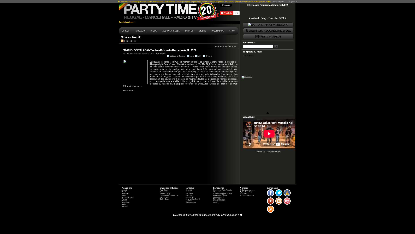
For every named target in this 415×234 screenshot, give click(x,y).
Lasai (192, 56)
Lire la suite (128, 90)
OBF (200, 56)
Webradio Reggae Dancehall (270, 30)
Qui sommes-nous (248, 190)
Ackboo (189, 201)
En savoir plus (278, 2)
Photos (124, 199)
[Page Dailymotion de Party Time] (287, 196)
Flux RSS (245, 194)
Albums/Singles (161, 53)
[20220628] (267, 85)
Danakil (189, 190)
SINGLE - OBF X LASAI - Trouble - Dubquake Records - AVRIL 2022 (159, 50)
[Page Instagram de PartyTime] (279, 204)
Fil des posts (130, 41)
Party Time (129, 53)
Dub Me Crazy (165, 194)
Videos (124, 201)
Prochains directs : (127, 22)
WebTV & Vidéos (270, 36)
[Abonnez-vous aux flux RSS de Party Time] (270, 213)
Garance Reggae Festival (222, 194)
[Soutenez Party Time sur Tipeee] (287, 204)
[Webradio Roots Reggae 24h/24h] (268, 25)
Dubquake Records (177, 56)
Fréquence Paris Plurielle (222, 190)
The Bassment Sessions (169, 195)
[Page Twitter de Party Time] (279, 196)
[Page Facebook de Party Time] (270, 196)
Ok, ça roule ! (293, 2)
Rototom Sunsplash (220, 195)
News (124, 195)
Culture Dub (164, 197)
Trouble (209, 56)
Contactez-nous (248, 195)
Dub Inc (189, 195)
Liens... (216, 202)
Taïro (188, 192)
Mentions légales (248, 192)
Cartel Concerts (219, 201)
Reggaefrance (218, 197)
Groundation (191, 202)
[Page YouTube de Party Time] (270, 204)
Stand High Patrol (193, 199)
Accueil (124, 190)
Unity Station (164, 192)
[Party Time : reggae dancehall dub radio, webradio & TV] (169, 10)
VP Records (217, 192)
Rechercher (249, 42)
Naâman (189, 194)
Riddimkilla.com (219, 199)
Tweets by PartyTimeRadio (268, 151)
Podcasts (125, 194)
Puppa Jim (190, 197)
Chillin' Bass (164, 199)
